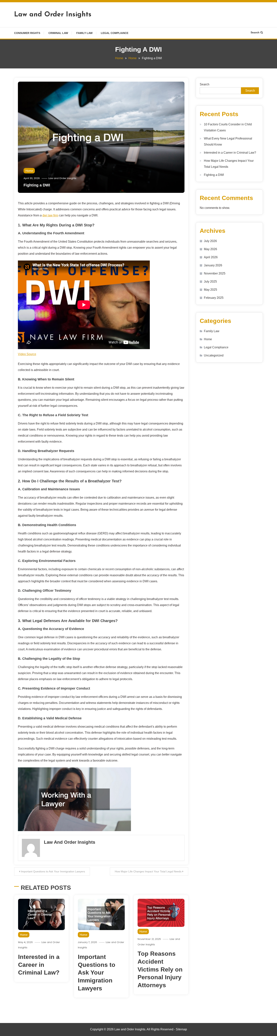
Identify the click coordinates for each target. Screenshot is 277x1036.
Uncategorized (213, 355)
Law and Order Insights (52, 14)
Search (255, 32)
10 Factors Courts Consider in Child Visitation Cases (228, 127)
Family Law (84, 32)
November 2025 (214, 273)
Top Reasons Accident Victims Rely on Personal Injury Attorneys (160, 969)
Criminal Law (58, 32)
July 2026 (210, 241)
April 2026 (211, 257)
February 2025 (213, 297)
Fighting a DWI (37, 185)
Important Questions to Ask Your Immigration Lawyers (53, 871)
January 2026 (213, 265)
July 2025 (210, 281)
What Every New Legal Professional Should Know (228, 141)
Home (29, 170)
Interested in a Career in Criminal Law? (39, 964)
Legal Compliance (114, 32)
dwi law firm (50, 215)
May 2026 (210, 249)
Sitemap (181, 1029)
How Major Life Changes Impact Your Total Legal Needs (148, 871)
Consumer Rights (27, 32)
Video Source (27, 354)
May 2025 (210, 289)
